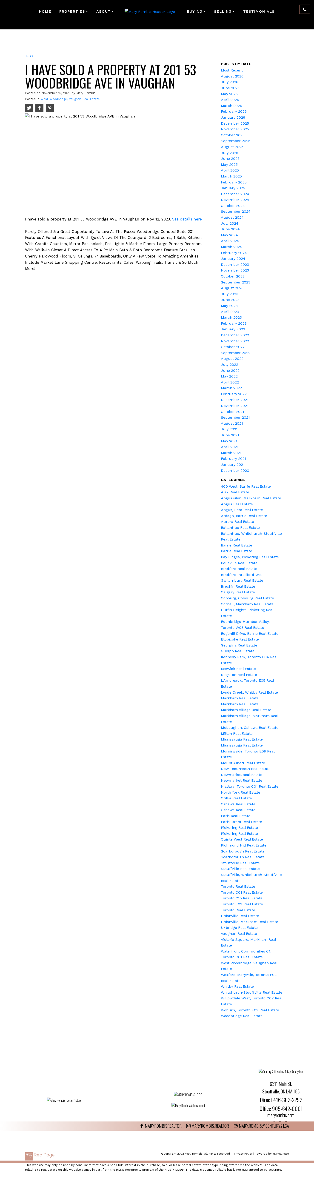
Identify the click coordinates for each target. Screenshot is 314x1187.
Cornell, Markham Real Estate (247, 604)
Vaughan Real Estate (239, 933)
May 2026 (229, 94)
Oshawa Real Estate (238, 804)
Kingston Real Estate (239, 674)
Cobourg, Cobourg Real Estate (247, 598)
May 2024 (229, 235)
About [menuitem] (103, 11)
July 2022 (229, 364)
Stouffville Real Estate (240, 863)
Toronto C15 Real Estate (242, 898)
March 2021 (231, 453)
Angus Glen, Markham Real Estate (251, 498)
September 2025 (235, 141)
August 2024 (232, 217)
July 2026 (229, 82)
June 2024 (230, 229)
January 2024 (233, 258)
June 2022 (230, 370)
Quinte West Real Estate (242, 839)
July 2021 (229, 429)
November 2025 (235, 129)
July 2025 (229, 153)
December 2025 (235, 123)
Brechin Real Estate (238, 586)
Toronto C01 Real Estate (242, 892)
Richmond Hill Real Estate (243, 845)
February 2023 (234, 323)
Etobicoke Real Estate (240, 639)
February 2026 (234, 111)
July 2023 (229, 294)
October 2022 (233, 347)
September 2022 (235, 353)
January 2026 (233, 117)
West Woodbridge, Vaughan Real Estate (70, 99)
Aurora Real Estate (237, 521)
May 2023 (229, 305)
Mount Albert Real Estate (243, 763)
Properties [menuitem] (72, 11)
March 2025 (231, 176)
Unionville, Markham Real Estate (249, 922)
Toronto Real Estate (238, 886)
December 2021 (234, 400)
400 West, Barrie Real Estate (246, 486)
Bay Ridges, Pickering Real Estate (250, 557)
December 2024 (235, 194)
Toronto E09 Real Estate (242, 904)
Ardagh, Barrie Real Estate (244, 516)
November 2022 (235, 341)
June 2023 (230, 299)
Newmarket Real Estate (241, 774)
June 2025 (230, 158)
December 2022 (235, 335)
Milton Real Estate (237, 733)
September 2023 (235, 282)
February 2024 (234, 253)
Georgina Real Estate (239, 645)
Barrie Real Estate (236, 545)
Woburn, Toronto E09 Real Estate (250, 1010)
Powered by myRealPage (272, 1153)
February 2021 (233, 458)
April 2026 (230, 99)
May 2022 (229, 376)
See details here (187, 219)
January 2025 (233, 188)
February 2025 (234, 182)
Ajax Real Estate (235, 492)
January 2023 (233, 329)
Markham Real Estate (240, 698)
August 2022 (232, 358)
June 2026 (230, 88)
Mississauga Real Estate (242, 739)
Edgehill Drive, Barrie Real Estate (249, 633)
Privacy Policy (243, 1153)
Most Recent (232, 70)
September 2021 (235, 417)
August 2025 (232, 147)
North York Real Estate (240, 792)
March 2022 (231, 388)
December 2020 (235, 470)
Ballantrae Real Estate (240, 527)
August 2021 (232, 423)
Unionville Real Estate (240, 916)
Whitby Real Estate (237, 986)
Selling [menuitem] (223, 11)
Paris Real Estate (235, 816)
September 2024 (236, 211)
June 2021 (230, 435)
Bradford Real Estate (239, 568)
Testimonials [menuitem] (258, 11)
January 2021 (233, 464)
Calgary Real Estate (238, 592)
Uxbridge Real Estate (239, 927)
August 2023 (232, 288)
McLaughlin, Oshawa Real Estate (249, 727)
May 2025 (229, 164)
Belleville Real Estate (239, 563)
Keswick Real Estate (238, 668)
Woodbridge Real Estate (242, 1016)
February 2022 (234, 394)
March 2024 (231, 247)
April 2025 (230, 170)
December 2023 (235, 264)
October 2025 (233, 135)
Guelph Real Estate (237, 651)
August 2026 (232, 76)
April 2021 (229, 447)
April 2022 (230, 382)
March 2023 (231, 317)
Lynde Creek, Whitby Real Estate (249, 692)
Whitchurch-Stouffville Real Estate (251, 992)
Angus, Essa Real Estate (242, 510)
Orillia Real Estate (236, 798)
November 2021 (234, 405)
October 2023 (233, 276)
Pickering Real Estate (239, 827)
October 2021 (232, 411)
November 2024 (235, 199)
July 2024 (229, 223)
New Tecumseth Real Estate (246, 769)
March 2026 (231, 105)
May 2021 (229, 441)
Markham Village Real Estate (246, 710)
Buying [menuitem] (195, 11)
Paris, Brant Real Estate (241, 822)
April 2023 (230, 311)
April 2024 (230, 241)
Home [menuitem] (45, 11)
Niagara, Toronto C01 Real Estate (249, 786)
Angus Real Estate (237, 504)
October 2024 (233, 205)
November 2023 (235, 270)
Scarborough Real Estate (243, 851)
